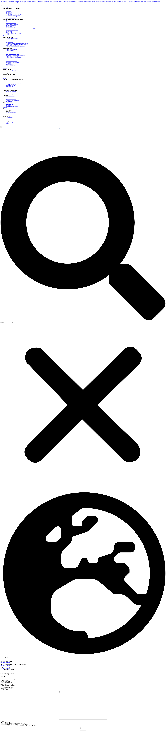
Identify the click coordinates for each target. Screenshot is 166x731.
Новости (5, 107)
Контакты (5, 114)
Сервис (4, 78)
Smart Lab (5, 68)
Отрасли (5, 35)
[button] (83, 239)
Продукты (5, 7)
